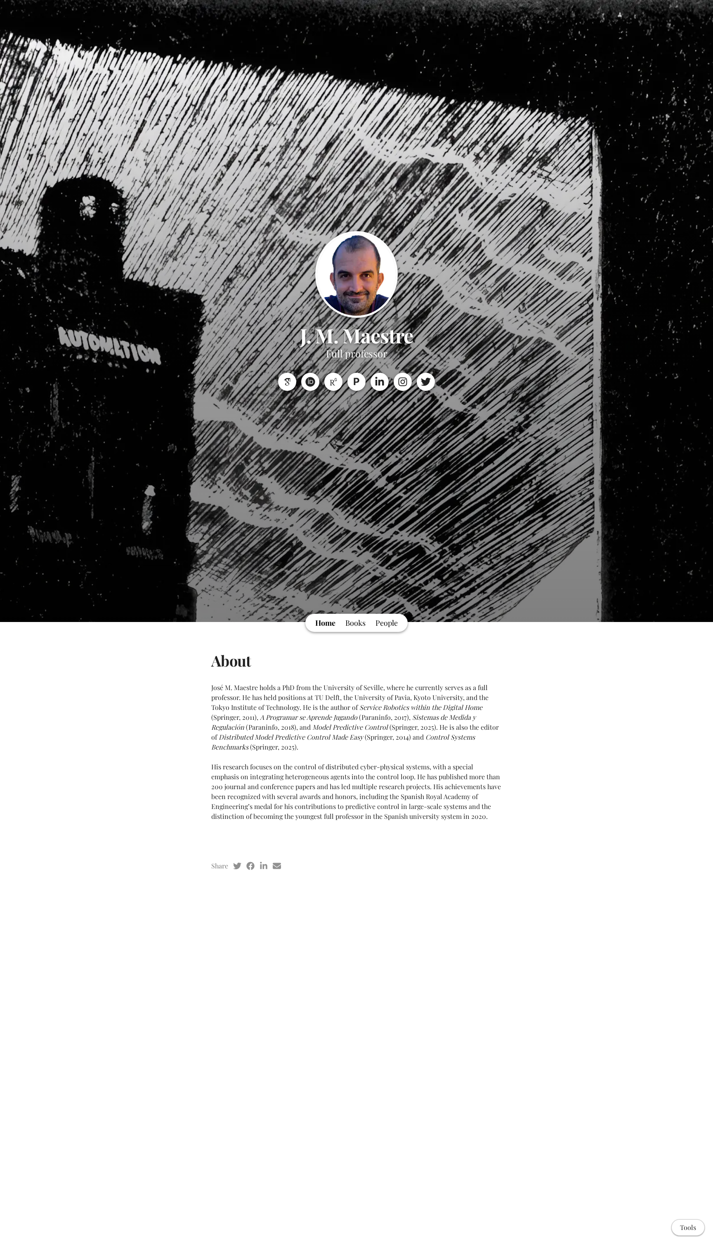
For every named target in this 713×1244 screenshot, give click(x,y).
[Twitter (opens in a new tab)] (237, 866)
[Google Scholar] (287, 382)
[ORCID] (310, 382)
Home (325, 623)
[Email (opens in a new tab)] (277, 866)
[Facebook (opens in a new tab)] (250, 866)
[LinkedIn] (380, 382)
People (386, 623)
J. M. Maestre (356, 335)
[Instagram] (403, 382)
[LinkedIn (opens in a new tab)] (264, 866)
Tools (688, 1227)
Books (355, 623)
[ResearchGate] (333, 382)
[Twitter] (426, 382)
